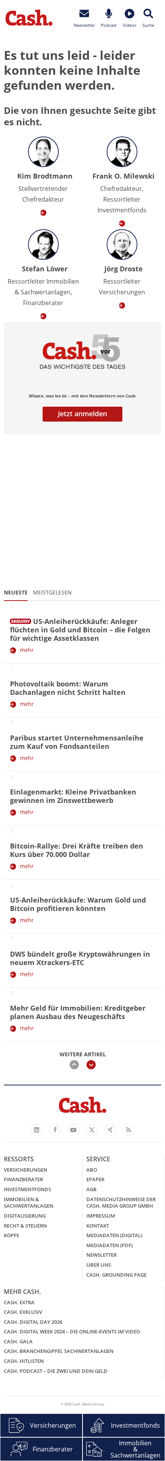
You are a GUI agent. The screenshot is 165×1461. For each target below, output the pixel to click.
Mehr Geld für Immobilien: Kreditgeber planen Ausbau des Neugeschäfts (77, 1012)
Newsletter (101, 1254)
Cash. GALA (18, 1341)
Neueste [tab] (16, 592)
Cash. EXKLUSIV (23, 1311)
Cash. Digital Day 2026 (33, 1321)
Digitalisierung (25, 1215)
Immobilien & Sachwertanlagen (28, 1203)
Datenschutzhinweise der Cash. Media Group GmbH (121, 1203)
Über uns (98, 1264)
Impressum (100, 1215)
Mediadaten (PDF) (109, 1245)
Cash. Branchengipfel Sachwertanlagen (59, 1351)
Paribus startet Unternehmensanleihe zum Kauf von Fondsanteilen (77, 742)
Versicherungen (25, 1169)
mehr (27, 649)
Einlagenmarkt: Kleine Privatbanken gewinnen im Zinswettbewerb (73, 796)
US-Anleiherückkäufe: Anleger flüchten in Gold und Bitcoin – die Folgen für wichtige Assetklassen (80, 630)
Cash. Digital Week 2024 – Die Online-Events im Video (72, 1331)
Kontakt (97, 1225)
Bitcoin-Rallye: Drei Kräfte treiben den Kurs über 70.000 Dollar (76, 850)
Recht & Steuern (25, 1225)
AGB (91, 1189)
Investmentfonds (27, 1189)
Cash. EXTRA (19, 1302)
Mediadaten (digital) (114, 1235)
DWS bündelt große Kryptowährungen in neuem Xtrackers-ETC (80, 958)
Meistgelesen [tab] (52, 592)
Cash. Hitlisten (24, 1361)
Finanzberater (23, 1179)
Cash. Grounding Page (116, 1274)
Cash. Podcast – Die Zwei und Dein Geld (55, 1370)
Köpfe (11, 1235)
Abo (91, 1169)
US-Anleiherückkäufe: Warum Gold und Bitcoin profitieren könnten (78, 904)
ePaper (95, 1179)
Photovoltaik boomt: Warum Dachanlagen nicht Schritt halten (67, 688)
